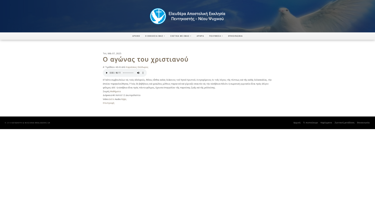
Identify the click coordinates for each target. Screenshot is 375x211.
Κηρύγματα (326, 122)
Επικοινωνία (235, 36)
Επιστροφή (108, 102)
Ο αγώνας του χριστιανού (146, 59)
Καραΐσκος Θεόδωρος (137, 66)
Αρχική (136, 36)
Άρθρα (200, 36)
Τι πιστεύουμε (310, 122)
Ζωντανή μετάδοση (344, 122)
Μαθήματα (115, 91)
